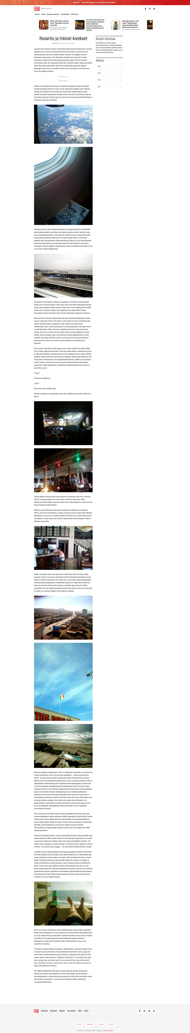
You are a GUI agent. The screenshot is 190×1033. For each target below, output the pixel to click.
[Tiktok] (154, 8)
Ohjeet (80, 1011)
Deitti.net (78, 1024)
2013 (99, 80)
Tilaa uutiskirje (71, 1011)
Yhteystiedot (44, 1011)
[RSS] (154, 1011)
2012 (99, 86)
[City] (36, 1011)
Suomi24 (101, 1024)
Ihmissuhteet (65, 14)
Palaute (86, 1011)
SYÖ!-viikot (74, 14)
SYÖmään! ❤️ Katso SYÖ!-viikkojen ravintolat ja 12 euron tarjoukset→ (95, 2)
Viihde (43, 14)
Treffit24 (111, 1024)
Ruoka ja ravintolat (53, 14)
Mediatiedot (53, 1011)
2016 (99, 73)
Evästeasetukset (108, 1030)
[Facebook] (145, 8)
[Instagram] (150, 8)
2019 (99, 66)
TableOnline (90, 1024)
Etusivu (37, 14)
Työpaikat (62, 1011)
